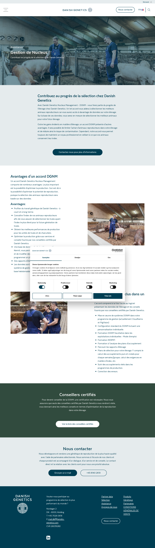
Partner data (107, 496)
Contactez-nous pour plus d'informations (77, 152)
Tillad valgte (77, 296)
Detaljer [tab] (77, 257)
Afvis (47, 296)
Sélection (105, 500)
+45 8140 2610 (94, 472)
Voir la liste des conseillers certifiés (77, 424)
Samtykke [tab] (46, 257)
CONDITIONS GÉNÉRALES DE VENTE (131, 510)
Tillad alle (107, 296)
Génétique (128, 500)
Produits (127, 496)
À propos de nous (109, 507)
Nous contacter (125, 9)
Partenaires (128, 503)
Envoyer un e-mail (63, 472)
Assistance (106, 503)
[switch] (66, 287)
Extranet (146, 2)
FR (139, 9)
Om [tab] (109, 257)
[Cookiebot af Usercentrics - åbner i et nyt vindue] (113, 250)
